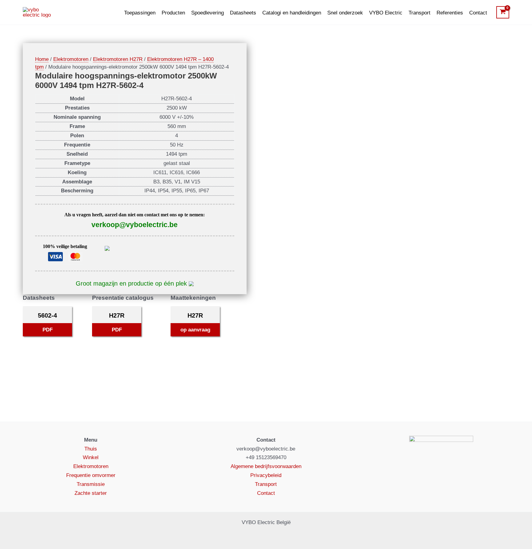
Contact (478, 13)
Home (42, 59)
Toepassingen (139, 13)
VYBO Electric (385, 13)
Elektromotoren (70, 59)
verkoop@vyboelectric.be (134, 225)
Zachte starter (91, 493)
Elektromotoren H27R (118, 59)
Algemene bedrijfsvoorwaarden (266, 466)
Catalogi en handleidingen (291, 13)
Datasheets (243, 13)
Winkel (91, 457)
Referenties (450, 13)
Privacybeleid (265, 475)
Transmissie (91, 484)
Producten (173, 13)
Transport (419, 13)
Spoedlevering (207, 13)
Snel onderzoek (345, 13)
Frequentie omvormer (90, 475)
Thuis (90, 449)
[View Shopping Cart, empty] (502, 12)
